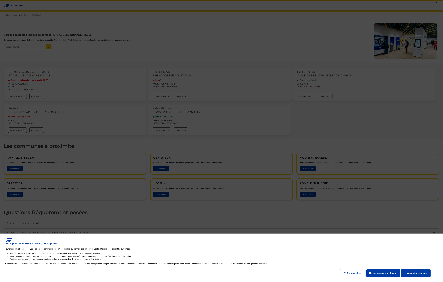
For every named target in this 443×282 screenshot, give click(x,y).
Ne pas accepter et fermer (383, 273)
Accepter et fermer (417, 273)
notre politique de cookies (257, 264)
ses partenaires (47, 249)
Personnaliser (354, 273)
